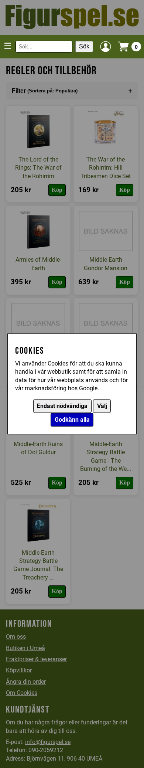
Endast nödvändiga (62, 406)
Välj (102, 406)
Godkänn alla (72, 420)
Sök (84, 46)
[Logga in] (106, 46)
